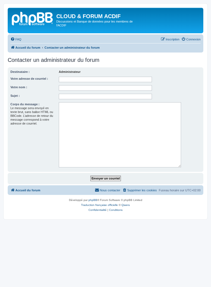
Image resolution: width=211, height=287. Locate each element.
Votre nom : (18, 87)
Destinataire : (20, 71)
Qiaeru (125, 204)
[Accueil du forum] (32, 18)
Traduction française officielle (99, 204)
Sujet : (15, 95)
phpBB (92, 200)
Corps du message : (25, 104)
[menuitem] (15, 39)
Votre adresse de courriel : (29, 78)
